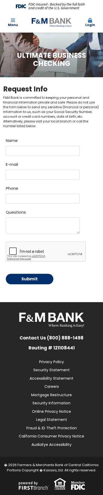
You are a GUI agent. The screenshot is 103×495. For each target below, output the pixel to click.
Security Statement (51, 370)
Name (12, 140)
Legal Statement (51, 419)
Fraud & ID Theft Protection (51, 428)
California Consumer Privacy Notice (51, 436)
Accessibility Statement (51, 378)
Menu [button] (13, 25)
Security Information (51, 403)
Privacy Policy (51, 361)
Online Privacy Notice (51, 411)
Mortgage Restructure (51, 395)
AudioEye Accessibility (51, 444)
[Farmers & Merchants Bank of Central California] (51, 22)
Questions (16, 212)
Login (90, 25)
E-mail (12, 164)
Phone (12, 188)
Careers (51, 386)
